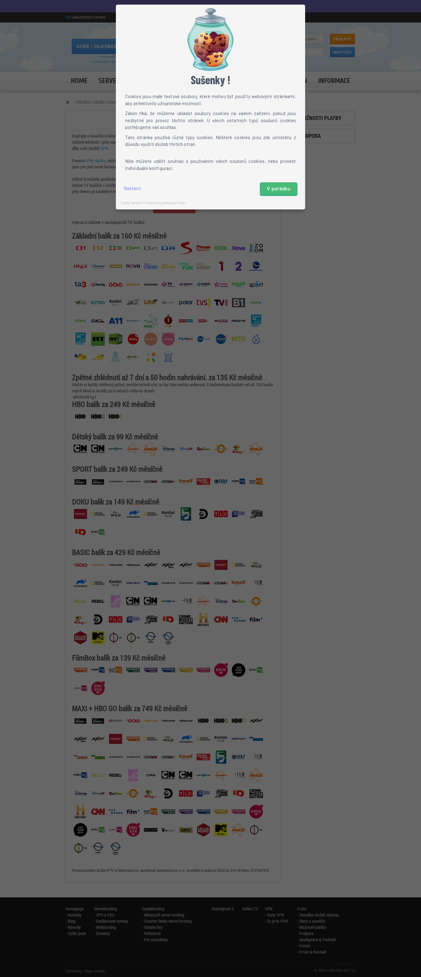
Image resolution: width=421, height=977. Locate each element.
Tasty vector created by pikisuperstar (153, 202)
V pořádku (278, 189)
